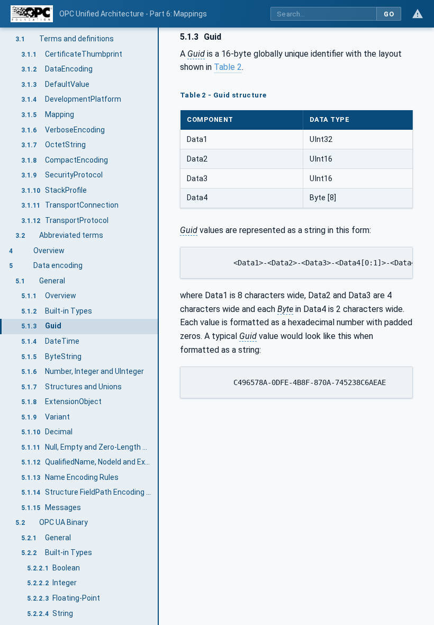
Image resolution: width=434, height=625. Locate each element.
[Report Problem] (417, 14)
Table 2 (228, 67)
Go (389, 14)
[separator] (158, 326)
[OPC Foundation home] (32, 13)
